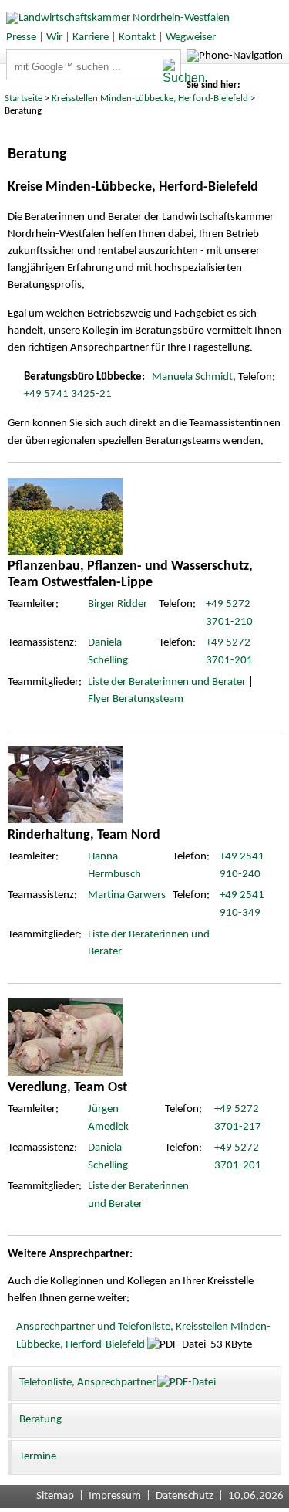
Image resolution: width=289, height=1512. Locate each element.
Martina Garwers (127, 895)
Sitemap (55, 1496)
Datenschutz (184, 1496)
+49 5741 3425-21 (68, 394)
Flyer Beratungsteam (135, 699)
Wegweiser (191, 37)
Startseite (23, 98)
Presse (21, 37)
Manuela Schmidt (192, 377)
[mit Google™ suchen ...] (171, 71)
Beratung (40, 1420)
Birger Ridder (117, 604)
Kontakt (137, 37)
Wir (54, 37)
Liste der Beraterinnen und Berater (167, 682)
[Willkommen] (115, 18)
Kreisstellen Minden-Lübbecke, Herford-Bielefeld (150, 98)
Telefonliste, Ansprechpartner (87, 1382)
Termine (37, 1457)
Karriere (90, 37)
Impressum (115, 1496)
